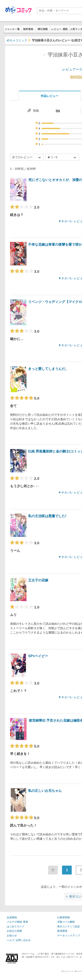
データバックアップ (68, 935)
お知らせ (12, 935)
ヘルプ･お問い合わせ (19, 940)
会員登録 (12, 917)
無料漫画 (28, 29)
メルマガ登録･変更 (17, 921)
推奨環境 (62, 930)
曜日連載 (43, 29)
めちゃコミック (17, 40)
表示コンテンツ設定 (68, 926)
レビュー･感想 (59, 29)
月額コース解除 (66, 921)
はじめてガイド (15, 926)
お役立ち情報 (14, 930)
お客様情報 (63, 917)
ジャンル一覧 (12, 29)
